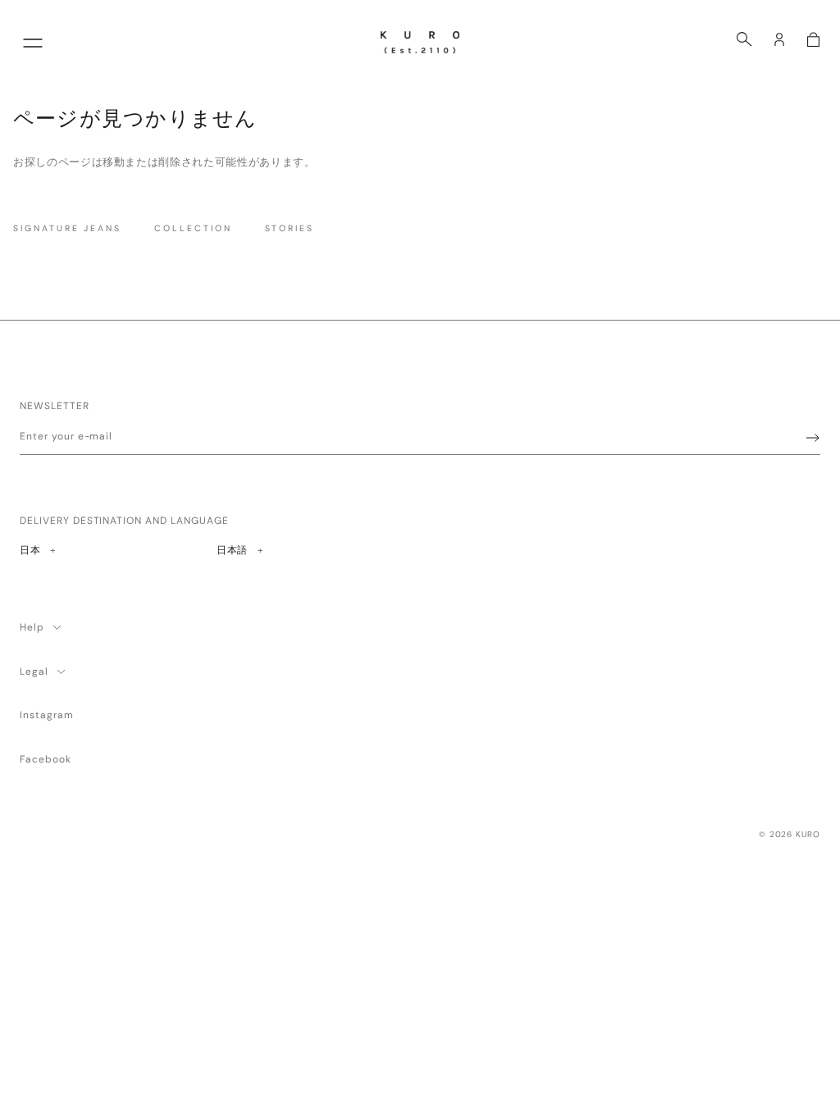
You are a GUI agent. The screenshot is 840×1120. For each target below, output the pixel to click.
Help (32, 627)
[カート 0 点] (813, 39)
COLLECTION (192, 228)
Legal (34, 671)
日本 (37, 550)
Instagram (47, 715)
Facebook (45, 759)
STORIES (290, 228)
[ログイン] (779, 39)
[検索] (744, 39)
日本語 (232, 550)
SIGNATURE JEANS (67, 228)
